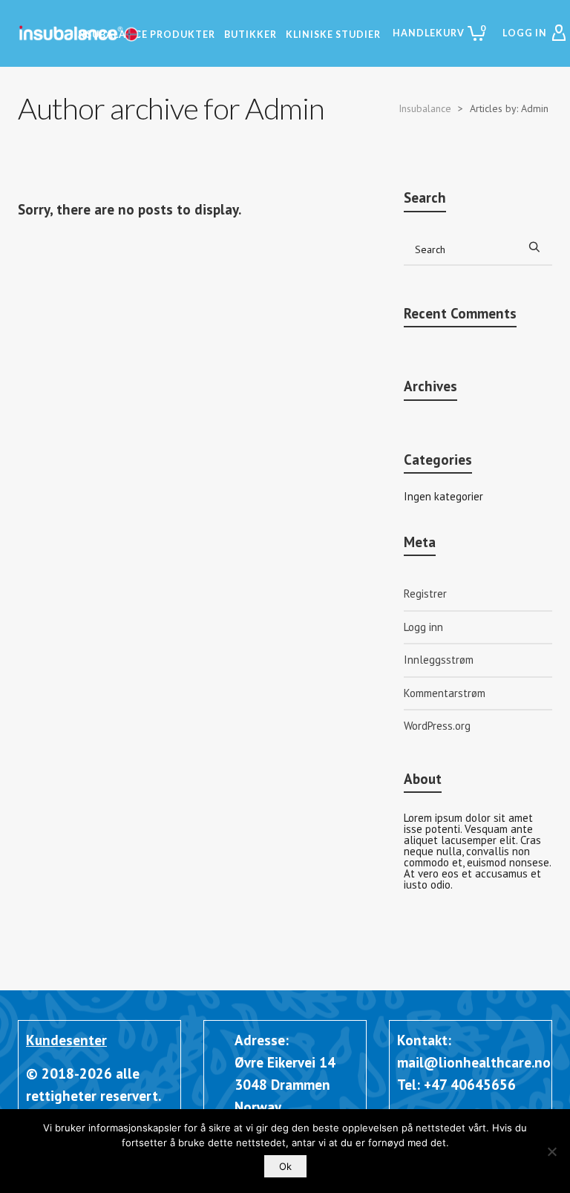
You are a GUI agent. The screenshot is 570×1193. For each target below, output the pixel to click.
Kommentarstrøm (444, 693)
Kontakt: (424, 1040)
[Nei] (551, 1151)
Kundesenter (66, 1040)
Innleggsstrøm (439, 660)
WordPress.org (437, 726)
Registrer (425, 593)
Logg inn (423, 627)
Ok (285, 1166)
